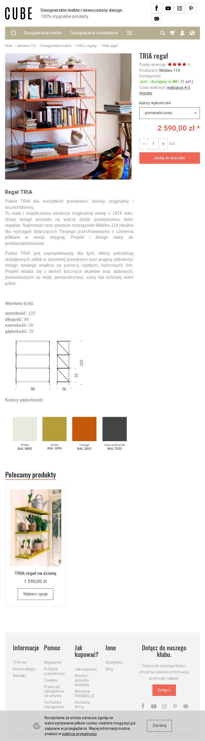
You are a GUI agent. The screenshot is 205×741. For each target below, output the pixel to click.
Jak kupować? (86, 651)
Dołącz (164, 690)
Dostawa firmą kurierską (82, 707)
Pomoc (52, 647)
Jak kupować (86, 669)
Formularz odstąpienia (54, 704)
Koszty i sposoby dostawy (82, 680)
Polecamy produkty (30, 474)
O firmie (19, 662)
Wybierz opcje (35, 594)
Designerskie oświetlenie (94, 32)
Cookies (50, 680)
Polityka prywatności (54, 671)
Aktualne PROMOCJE (84, 693)
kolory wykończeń (155, 103)
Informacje (25, 647)
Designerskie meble (43, 32)
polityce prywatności (79, 734)
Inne (111, 647)
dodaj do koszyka (169, 158)
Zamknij (159, 725)
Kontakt (19, 676)
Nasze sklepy (24, 669)
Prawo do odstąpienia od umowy (54, 691)
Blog (109, 669)
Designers (114, 662)
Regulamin (53, 662)
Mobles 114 (169, 70)
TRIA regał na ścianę (35, 573)
